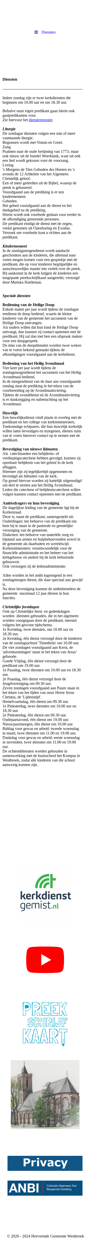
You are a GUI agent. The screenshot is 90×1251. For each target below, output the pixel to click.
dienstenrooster (40, 120)
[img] (45, 54)
